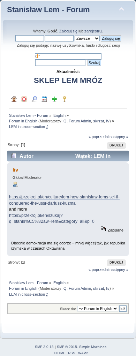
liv (107, 121)
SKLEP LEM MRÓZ (68, 80)
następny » (118, 137)
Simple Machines (92, 347)
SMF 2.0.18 (44, 347)
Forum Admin (80, 121)
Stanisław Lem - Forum (48, 9)
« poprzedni (98, 137)
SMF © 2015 (67, 347)
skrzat (98, 121)
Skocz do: (68, 309)
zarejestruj (93, 31)
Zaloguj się (68, 31)
